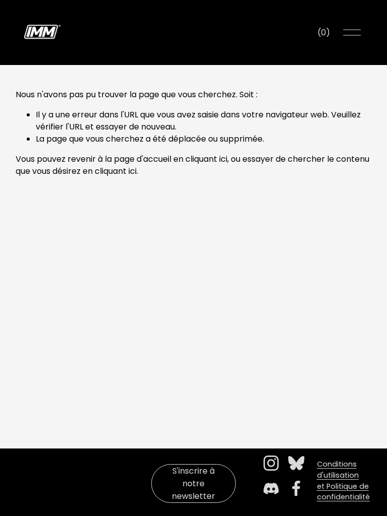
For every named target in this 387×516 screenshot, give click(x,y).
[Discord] (271, 488)
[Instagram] (271, 463)
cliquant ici (206, 159)
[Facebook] (296, 488)
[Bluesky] (296, 463)
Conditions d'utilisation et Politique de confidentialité (343, 480)
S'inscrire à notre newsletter (193, 483)
